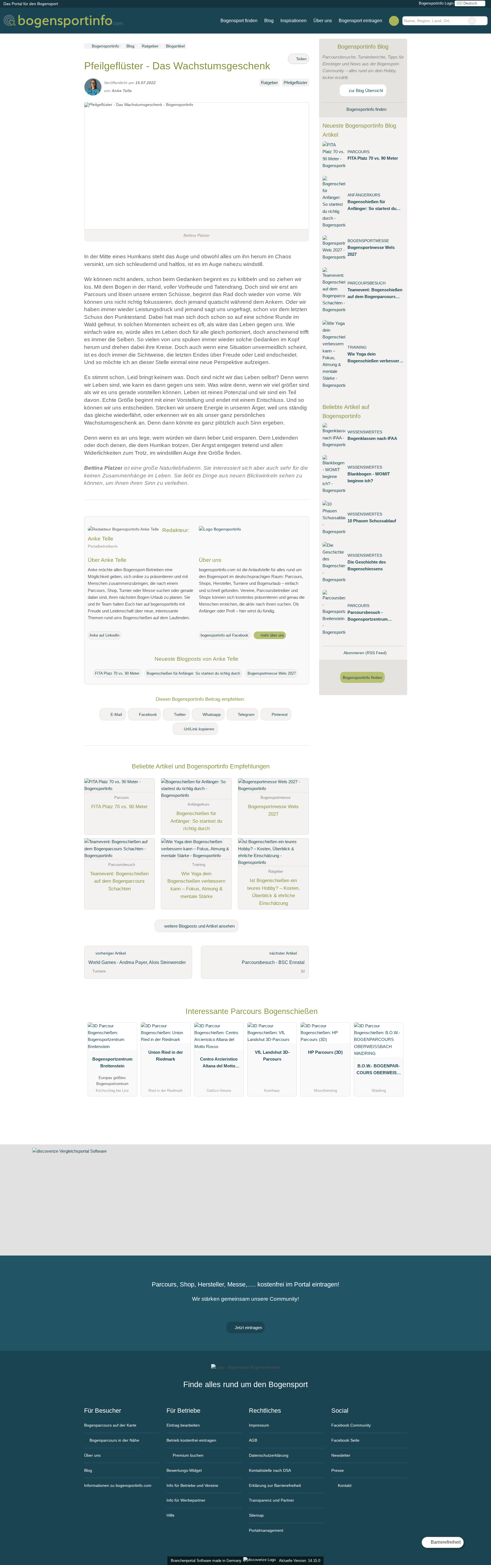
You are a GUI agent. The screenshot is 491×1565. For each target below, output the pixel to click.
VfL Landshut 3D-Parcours (272, 1055)
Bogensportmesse (368, 241)
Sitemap (256, 1515)
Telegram (246, 714)
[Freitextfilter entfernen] (472, 20)
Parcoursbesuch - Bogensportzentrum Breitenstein (368, 616)
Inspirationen (293, 20)
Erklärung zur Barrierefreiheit (275, 1485)
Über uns (322, 20)
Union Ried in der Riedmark (165, 1055)
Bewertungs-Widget (184, 1470)
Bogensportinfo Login (435, 3)
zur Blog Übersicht (365, 90)
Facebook (148, 714)
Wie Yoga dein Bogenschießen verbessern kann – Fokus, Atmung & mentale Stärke (375, 358)
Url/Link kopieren (199, 729)
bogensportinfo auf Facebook (224, 635)
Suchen (483, 20)
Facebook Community (351, 1425)
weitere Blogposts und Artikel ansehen (199, 926)
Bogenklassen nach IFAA (372, 438)
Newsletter (340, 1455)
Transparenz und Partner (271, 1500)
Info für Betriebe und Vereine (192, 1485)
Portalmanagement (266, 1530)
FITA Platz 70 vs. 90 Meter (117, 673)
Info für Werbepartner (186, 1500)
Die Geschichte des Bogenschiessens (367, 565)
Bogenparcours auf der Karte (110, 1425)
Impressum (259, 1425)
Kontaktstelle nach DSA (270, 1470)
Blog (269, 20)
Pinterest (280, 714)
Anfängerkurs (364, 195)
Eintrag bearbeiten (183, 1425)
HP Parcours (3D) (325, 1052)
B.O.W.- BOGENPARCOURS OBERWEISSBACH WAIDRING (379, 1070)
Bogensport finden (238, 20)
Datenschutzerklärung (268, 1455)
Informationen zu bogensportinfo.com (117, 1485)
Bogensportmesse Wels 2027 (271, 673)
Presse (337, 1470)
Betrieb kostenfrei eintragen (191, 1440)
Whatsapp (212, 714)
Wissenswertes (365, 432)
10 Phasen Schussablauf (372, 520)
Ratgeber (269, 82)
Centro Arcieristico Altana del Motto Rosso (219, 1064)
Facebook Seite (345, 1440)
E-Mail (116, 714)
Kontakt (344, 1485)
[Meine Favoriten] (394, 21)
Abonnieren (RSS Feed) (365, 652)
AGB (253, 1440)
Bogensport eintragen (360, 20)
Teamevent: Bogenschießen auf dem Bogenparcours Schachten (375, 293)
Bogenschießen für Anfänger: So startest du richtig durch (193, 673)
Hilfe (170, 1515)
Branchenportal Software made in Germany (205, 1560)
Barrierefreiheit (445, 1542)
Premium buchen (187, 1455)
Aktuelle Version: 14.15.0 (299, 1560)
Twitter (180, 714)
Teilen (301, 59)
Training (357, 347)
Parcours (358, 152)
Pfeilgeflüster (295, 82)
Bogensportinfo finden (365, 109)
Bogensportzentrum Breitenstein (112, 1062)
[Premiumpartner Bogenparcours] (395, 1013)
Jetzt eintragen (248, 1327)
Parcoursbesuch (367, 283)
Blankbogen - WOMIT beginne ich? (369, 477)
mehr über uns (271, 635)
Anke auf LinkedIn (104, 635)
